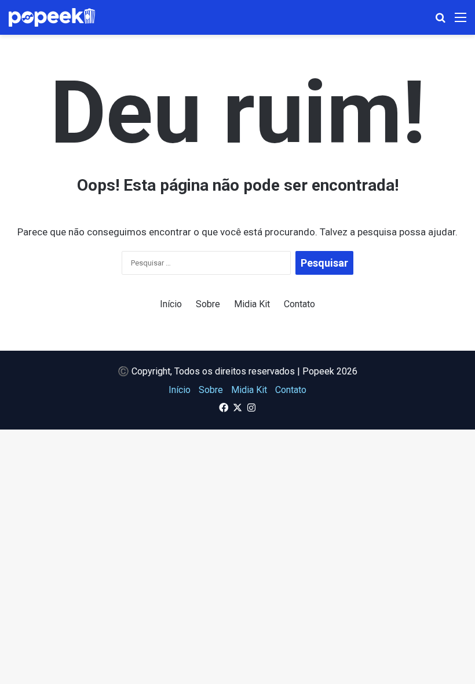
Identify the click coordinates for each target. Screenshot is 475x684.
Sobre (208, 304)
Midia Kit (252, 304)
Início (171, 304)
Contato (299, 304)
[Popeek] (59, 17)
